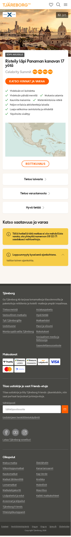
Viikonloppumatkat (13, 468)
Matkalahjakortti (12, 490)
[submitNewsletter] (65, 409)
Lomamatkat (10, 484)
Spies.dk (53, 526)
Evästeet (4, 526)
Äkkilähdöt (42, 462)
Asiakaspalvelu (44, 309)
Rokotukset (42, 331)
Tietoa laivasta (33, 179)
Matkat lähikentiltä (13, 479)
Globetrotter (64, 526)
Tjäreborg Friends (13, 506)
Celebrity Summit (18, 72)
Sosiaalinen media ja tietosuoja (47, 338)
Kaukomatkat (10, 473)
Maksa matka (10, 462)
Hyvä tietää (33, 207)
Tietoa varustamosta (33, 193)
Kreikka (40, 479)
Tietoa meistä (10, 309)
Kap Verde (41, 473)
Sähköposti (9, 402)
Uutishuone (9, 326)
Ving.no (43, 526)
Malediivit (41, 484)
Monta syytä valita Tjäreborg (18, 331)
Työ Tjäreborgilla (12, 320)
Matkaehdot (43, 320)
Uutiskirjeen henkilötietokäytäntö (21, 417)
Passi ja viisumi (44, 326)
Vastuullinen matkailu (15, 315)
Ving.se (35, 526)
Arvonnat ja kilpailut (14, 501)
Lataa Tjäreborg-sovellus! (17, 439)
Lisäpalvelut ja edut (13, 495)
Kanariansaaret (44, 468)
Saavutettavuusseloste (48, 345)
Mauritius (41, 490)
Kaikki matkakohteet (47, 495)
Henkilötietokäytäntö (20, 526)
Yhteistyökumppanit (14, 512)
